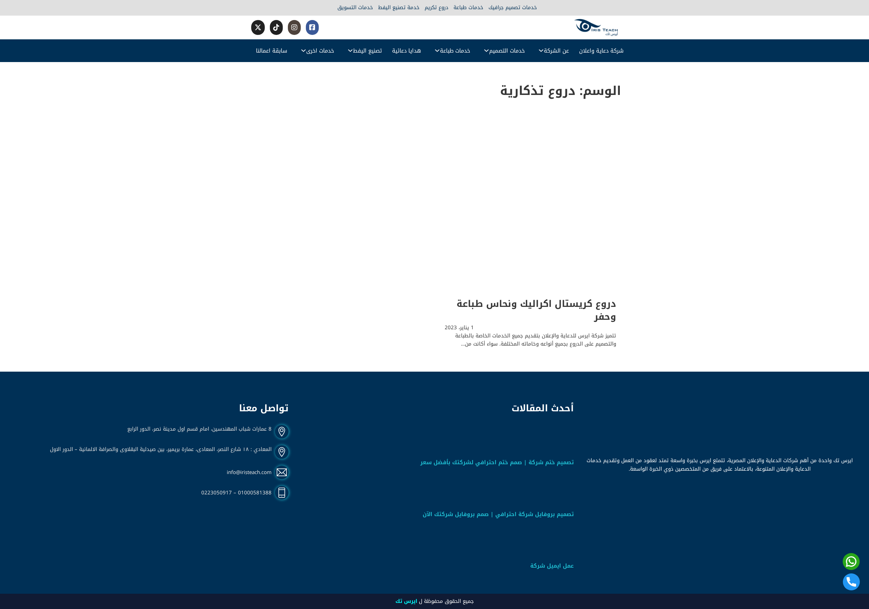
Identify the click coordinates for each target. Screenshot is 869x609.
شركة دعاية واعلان (601, 50)
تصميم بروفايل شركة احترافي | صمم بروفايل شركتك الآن (498, 514)
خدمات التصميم (507, 50)
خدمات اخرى (320, 50)
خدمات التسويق (355, 7)
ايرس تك (406, 601)
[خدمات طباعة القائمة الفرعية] (437, 50)
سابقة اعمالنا (271, 50)
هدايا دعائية (406, 50)
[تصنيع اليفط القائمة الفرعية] (350, 50)
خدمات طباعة (468, 7)
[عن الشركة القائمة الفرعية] (541, 50)
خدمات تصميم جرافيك (512, 7)
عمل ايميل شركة (552, 566)
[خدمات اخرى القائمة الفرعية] (303, 50)
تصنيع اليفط (367, 50)
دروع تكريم (436, 7)
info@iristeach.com (249, 472)
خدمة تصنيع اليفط (399, 7)
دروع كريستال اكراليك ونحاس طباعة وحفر (536, 310)
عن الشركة (556, 50)
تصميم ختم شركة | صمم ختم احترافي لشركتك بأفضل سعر (497, 462)
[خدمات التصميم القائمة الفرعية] (486, 50)
